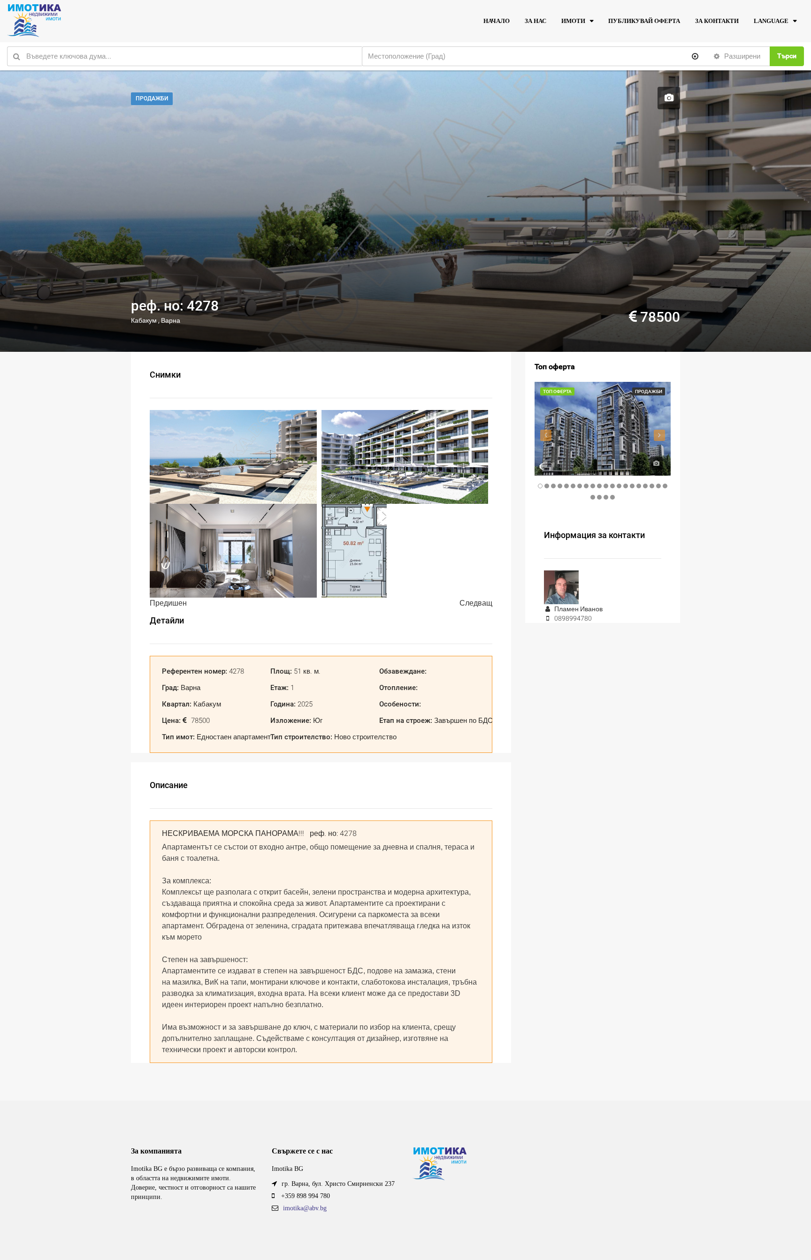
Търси (786, 56)
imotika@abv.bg (305, 1208)
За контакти (717, 20)
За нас (535, 20)
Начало (496, 20)
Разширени (741, 56)
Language (771, 20)
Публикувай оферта (644, 20)
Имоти (573, 20)
